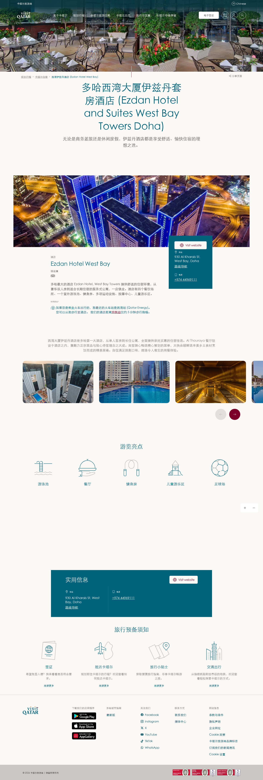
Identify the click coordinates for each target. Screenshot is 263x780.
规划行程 (79, 15)
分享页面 (237, 76)
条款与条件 (216, 715)
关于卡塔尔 (60, 15)
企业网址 (215, 728)
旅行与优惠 (143, 15)
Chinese (239, 3)
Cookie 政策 (217, 734)
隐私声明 (215, 721)
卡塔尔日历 (123, 15)
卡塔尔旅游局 (24, 3)
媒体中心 (180, 721)
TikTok (149, 741)
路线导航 (180, 266)
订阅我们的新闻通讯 (222, 748)
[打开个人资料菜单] (233, 15)
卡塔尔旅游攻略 (100, 15)
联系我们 (180, 715)
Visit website (193, 245)
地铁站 (116, 312)
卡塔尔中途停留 (166, 15)
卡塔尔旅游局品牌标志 (223, 741)
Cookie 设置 (217, 754)
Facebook (152, 715)
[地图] (225, 15)
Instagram (152, 721)
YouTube (151, 734)
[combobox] (242, 15)
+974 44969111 (185, 279)
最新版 (110, 715)
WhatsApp (152, 748)
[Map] (131, 558)
